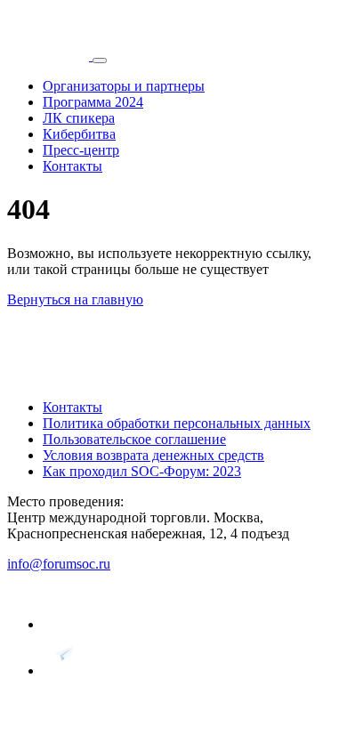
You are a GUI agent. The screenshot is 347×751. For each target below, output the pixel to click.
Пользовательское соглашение (134, 439)
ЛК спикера (79, 117)
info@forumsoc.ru (58, 563)
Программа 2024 (93, 101)
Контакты (72, 166)
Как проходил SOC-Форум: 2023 (142, 471)
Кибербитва (79, 133)
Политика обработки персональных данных (177, 423)
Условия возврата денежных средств (153, 455)
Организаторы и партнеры (124, 85)
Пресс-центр (81, 149)
